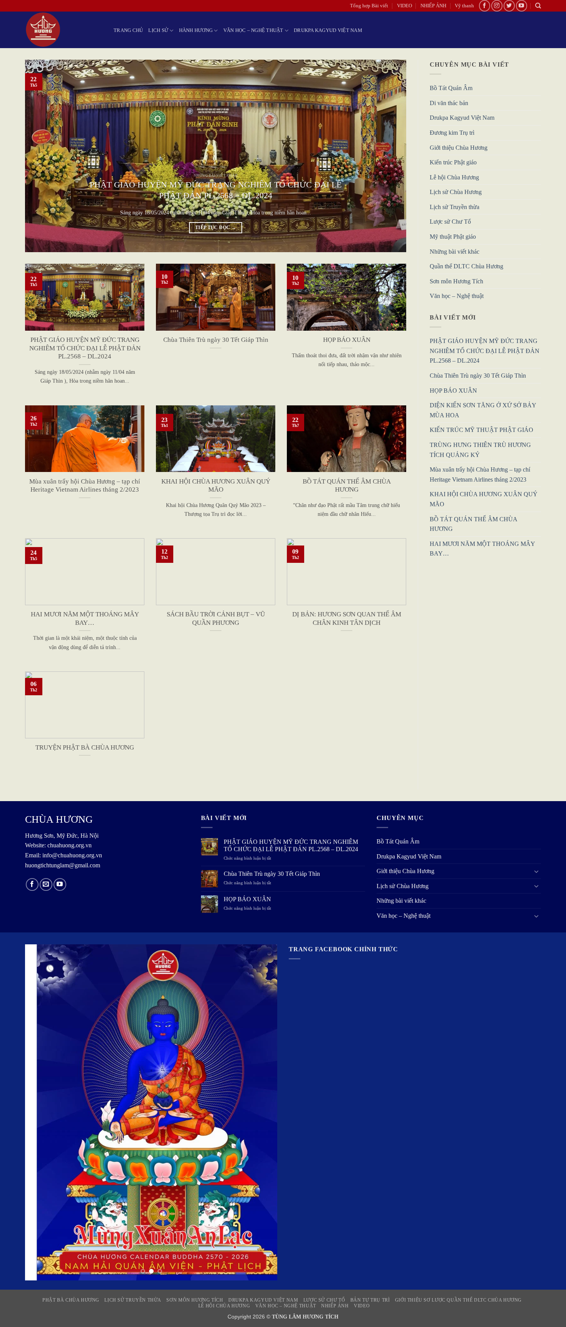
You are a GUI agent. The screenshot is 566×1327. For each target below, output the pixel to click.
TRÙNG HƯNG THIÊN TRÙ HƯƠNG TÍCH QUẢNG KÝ (480, 450)
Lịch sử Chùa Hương (456, 192)
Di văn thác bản (449, 103)
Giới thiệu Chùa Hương (458, 147)
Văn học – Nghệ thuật (253, 30)
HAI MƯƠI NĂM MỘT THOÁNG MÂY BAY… (85, 618)
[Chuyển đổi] (536, 871)
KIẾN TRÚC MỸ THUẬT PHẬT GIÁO (481, 430)
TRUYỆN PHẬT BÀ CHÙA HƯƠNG (84, 747)
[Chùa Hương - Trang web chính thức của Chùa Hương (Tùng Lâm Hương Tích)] (63, 30)
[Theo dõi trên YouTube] (521, 5)
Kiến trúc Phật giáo (453, 162)
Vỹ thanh (464, 5)
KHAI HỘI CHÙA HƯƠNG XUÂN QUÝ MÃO (215, 486)
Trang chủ (128, 30)
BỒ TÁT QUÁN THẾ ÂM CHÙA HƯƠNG (347, 486)
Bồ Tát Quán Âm (451, 88)
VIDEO (404, 5)
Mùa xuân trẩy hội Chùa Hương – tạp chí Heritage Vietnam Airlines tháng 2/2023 (84, 486)
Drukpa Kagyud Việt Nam (328, 30)
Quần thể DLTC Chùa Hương (466, 266)
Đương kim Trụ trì (452, 132)
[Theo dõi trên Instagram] (496, 5)
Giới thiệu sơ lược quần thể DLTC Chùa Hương (458, 1300)
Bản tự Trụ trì (370, 1300)
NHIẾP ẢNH (433, 5)
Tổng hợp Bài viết (369, 5)
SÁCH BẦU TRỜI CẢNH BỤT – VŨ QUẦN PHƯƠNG (216, 618)
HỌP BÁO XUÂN (346, 339)
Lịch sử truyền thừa (132, 1300)
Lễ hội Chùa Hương (454, 177)
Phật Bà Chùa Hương (70, 1300)
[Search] (538, 5)
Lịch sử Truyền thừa (454, 207)
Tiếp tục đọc (215, 227)
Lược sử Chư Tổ (450, 222)
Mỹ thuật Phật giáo (453, 237)
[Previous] (42, 156)
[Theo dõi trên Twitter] (509, 5)
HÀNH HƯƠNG (196, 30)
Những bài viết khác (454, 251)
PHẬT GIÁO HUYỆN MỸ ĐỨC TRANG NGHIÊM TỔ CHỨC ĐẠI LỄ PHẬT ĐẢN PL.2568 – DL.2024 (216, 190)
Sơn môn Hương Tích (456, 281)
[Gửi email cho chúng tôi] (46, 884)
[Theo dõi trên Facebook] (484, 5)
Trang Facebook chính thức (343, 949)
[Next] (389, 156)
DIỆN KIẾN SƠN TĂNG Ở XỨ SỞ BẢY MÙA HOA (483, 410)
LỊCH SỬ (158, 30)
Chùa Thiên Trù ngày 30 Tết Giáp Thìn (215, 339)
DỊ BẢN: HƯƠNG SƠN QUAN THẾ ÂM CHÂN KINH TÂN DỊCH (346, 618)
